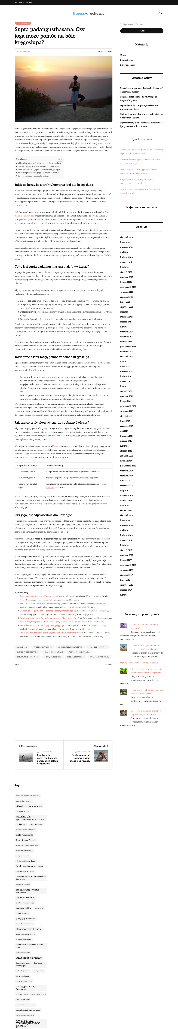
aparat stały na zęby (24, 801)
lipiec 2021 (125, 421)
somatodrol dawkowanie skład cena (30, 946)
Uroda (123, 55)
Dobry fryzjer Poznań (25, 840)
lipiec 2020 (125, 480)
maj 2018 (124, 530)
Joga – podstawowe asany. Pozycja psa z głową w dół (44, 596)
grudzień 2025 (126, 277)
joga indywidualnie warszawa (29, 866)
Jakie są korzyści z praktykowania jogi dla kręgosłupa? (40, 163)
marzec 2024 (126, 341)
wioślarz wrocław (23, 1000)
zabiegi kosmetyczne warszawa (28, 1010)
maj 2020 (124, 490)
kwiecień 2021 (126, 436)
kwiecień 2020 (126, 495)
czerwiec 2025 (126, 307)
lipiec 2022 (125, 366)
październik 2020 (128, 465)
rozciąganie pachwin (75, 657)
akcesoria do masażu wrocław (27, 796)
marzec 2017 (126, 590)
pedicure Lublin (23, 908)
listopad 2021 (126, 401)
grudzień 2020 (126, 456)
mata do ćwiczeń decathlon (28, 652)
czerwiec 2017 (126, 585)
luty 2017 (124, 595)
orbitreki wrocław (25, 897)
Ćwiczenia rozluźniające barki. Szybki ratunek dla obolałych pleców (51, 632)
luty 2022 (124, 386)
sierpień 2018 (126, 515)
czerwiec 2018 (126, 525)
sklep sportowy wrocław (25, 934)
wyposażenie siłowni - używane (25, 1005)
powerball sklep (22, 913)
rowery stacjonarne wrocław (24, 924)
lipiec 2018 (125, 520)
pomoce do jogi (39, 908)
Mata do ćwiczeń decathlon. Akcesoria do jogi (41, 603)
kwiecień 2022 (126, 376)
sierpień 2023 (126, 356)
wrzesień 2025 (126, 292)
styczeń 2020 (126, 510)
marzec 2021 (126, 441)
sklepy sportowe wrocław (23, 939)
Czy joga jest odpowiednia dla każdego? (34, 176)
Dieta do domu (36, 824)
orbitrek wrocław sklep (25, 903)
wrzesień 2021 (126, 411)
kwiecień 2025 (126, 317)
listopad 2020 (126, 460)
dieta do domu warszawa (25, 830)
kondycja (50, 487)
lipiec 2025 (125, 302)
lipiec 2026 (125, 242)
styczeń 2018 (126, 550)
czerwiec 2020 (126, 485)
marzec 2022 (126, 381)
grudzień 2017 (126, 555)
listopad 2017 (126, 560)
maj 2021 (124, 431)
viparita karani (22, 994)
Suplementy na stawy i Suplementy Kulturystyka (29, 964)
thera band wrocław (24, 981)
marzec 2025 (126, 321)
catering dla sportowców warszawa (30, 818)
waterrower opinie (38, 994)
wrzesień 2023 (126, 351)
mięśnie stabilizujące (24, 216)
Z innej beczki (126, 60)
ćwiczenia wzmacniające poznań (28, 1023)
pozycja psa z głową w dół (27, 657)
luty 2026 (124, 267)
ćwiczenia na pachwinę (42, 647)
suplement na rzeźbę (29, 957)
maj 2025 (124, 312)
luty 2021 (124, 446)
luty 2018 (124, 545)
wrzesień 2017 (126, 570)
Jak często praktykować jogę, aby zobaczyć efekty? (38, 173)
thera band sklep (22, 976)
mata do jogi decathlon (54, 652)
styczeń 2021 (126, 451)
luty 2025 (124, 326)
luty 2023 (124, 361)
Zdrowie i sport (23, 23)
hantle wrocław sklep (24, 851)
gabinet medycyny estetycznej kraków (27, 845)
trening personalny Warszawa (26, 988)
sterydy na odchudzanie (23, 952)
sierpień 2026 (126, 237)
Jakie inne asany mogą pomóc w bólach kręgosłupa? (39, 169)
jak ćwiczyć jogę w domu (25, 861)
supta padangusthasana (99, 657)
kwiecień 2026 (126, 257)
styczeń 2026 (126, 272)
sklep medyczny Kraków (28, 929)
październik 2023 (128, 346)
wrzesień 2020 (126, 470)
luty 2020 (124, 505)
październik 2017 (128, 565)
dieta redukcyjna (24, 835)
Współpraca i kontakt (23, 3)
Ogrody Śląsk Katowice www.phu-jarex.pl (139, 662)
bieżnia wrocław (22, 811)
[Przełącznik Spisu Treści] (59, 159)
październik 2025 (128, 287)
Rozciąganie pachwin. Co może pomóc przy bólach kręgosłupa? (49, 618)
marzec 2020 (126, 500)
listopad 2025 (126, 282)
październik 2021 (128, 406)
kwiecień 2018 (126, 535)
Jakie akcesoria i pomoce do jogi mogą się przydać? (43, 625)
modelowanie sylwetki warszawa (27, 891)
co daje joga (22, 647)
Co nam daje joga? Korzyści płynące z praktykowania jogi (46, 610)
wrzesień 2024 (126, 331)
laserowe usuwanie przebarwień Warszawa (31, 878)
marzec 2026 (126, 262)
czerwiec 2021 (126, 426)
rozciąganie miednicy (53, 657)
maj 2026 (124, 252)
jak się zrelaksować (22, 856)
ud (67, 327)
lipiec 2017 (125, 580)
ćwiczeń (58, 446)
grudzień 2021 (126, 396)
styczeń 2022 (126, 391)
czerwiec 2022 (126, 371)
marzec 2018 (126, 540)
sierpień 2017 (126, 575)
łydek (61, 327)
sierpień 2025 (126, 297)
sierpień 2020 (126, 475)
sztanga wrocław (39, 971)
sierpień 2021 (126, 416)
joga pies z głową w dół (98, 647)
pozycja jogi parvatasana (79, 652)
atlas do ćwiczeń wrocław (29, 806)
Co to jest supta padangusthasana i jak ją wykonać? (38, 166)
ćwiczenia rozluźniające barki (70, 647)
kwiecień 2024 (126, 336)
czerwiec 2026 (126, 247)
